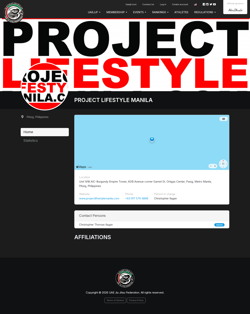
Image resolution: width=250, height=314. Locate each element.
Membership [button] (115, 12)
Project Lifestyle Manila (113, 100)
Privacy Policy (136, 300)
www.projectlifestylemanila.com (99, 198)
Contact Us (148, 4)
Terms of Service (115, 300)
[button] (195, 4)
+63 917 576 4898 (136, 198)
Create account (180, 4)
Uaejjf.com (131, 4)
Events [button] (138, 12)
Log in (163, 4)
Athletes (181, 12)
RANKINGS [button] (159, 12)
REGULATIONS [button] (204, 12)
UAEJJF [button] (93, 12)
